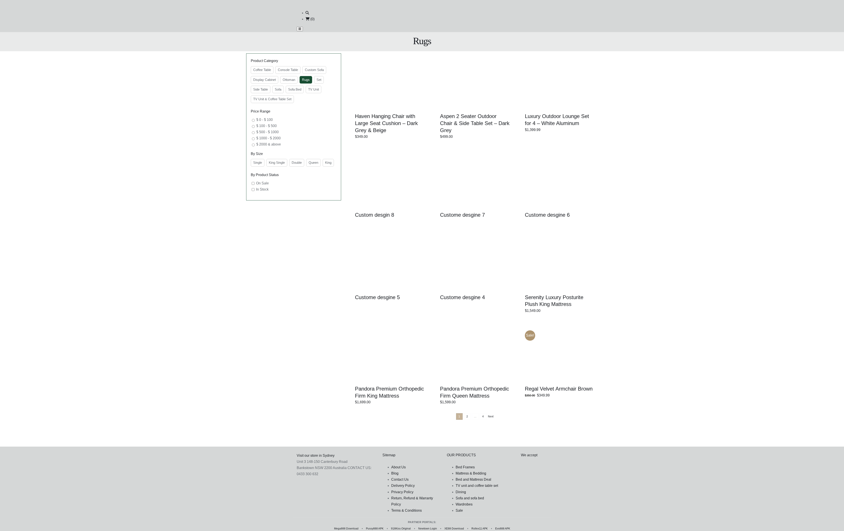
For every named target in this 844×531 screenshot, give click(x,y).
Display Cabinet (264, 80)
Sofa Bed (294, 89)
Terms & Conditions (406, 510)
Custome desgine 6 (547, 215)
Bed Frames (465, 467)
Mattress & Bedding (471, 473)
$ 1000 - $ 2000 (268, 138)
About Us (398, 467)
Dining (461, 492)
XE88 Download (454, 528)
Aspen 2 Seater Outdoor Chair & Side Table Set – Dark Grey (474, 123)
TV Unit (313, 89)
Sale (459, 510)
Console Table (288, 70)
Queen (313, 162)
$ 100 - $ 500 (266, 126)
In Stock (262, 189)
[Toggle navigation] (300, 29)
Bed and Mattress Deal (473, 479)
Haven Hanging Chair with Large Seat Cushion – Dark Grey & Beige (386, 123)
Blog (394, 473)
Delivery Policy (403, 485)
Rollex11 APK (479, 528)
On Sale (262, 183)
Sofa (278, 89)
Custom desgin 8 (374, 215)
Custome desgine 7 (462, 215)
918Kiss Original (401, 528)
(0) (312, 19)
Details (405, 81)
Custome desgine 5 (377, 297)
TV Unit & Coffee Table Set (272, 99)
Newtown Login (427, 528)
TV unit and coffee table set (477, 485)
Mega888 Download (346, 528)
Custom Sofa (314, 70)
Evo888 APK (502, 528)
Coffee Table (262, 70)
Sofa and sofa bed (470, 498)
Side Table (260, 89)
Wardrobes (464, 504)
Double (297, 162)
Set (318, 80)
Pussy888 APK (375, 528)
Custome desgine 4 (462, 297)
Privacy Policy (402, 492)
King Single (277, 162)
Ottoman (289, 80)
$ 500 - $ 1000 (267, 132)
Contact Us (400, 479)
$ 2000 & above (268, 144)
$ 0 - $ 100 (264, 120)
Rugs (306, 80)
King (328, 162)
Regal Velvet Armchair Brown (559, 389)
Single (257, 162)
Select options (381, 81)
